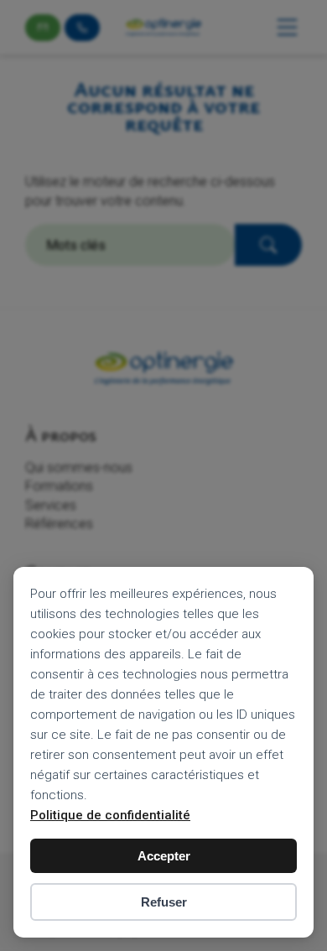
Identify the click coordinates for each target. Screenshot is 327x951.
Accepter (164, 856)
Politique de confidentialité (110, 815)
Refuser (164, 902)
